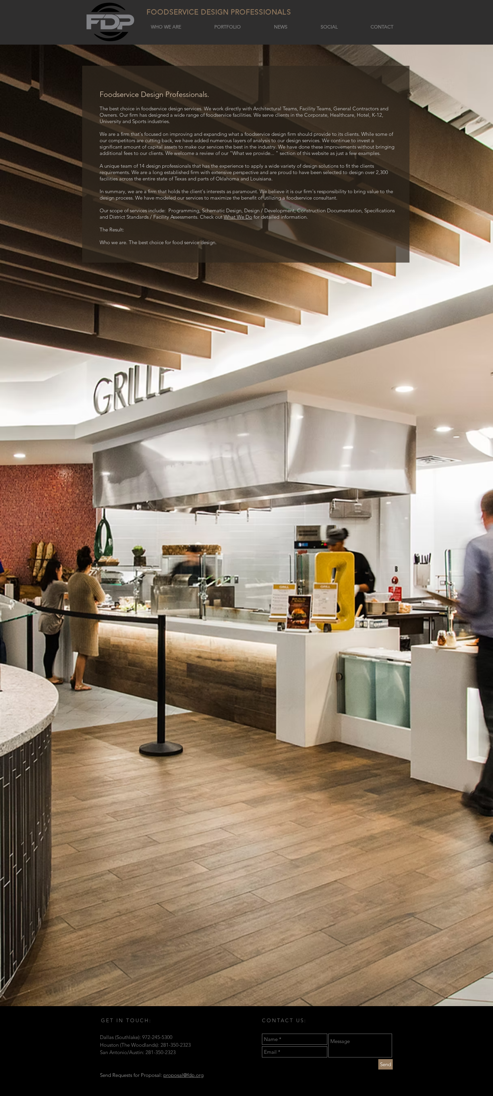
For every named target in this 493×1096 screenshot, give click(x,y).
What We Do (238, 217)
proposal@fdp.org (183, 1075)
